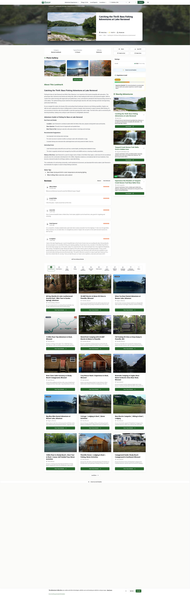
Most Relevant (106, 180)
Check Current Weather (96, 482)
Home (100, 35)
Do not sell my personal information (57, 594)
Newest (99, 180)
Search (141, 2)
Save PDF (139, 49)
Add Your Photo (77, 79)
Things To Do (84, 2)
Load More (93, 475)
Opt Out (132, 591)
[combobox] (132, 2)
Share (122, 49)
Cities (104, 35)
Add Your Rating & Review (77, 259)
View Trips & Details (59, 310)
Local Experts (93, 2)
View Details (128, 126)
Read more (109, 590)
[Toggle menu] (148, 2)
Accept (138, 591)
